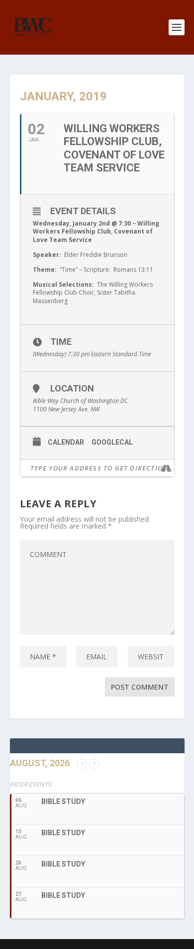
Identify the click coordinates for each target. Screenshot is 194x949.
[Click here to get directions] (166, 468)
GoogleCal (112, 442)
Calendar (66, 442)
